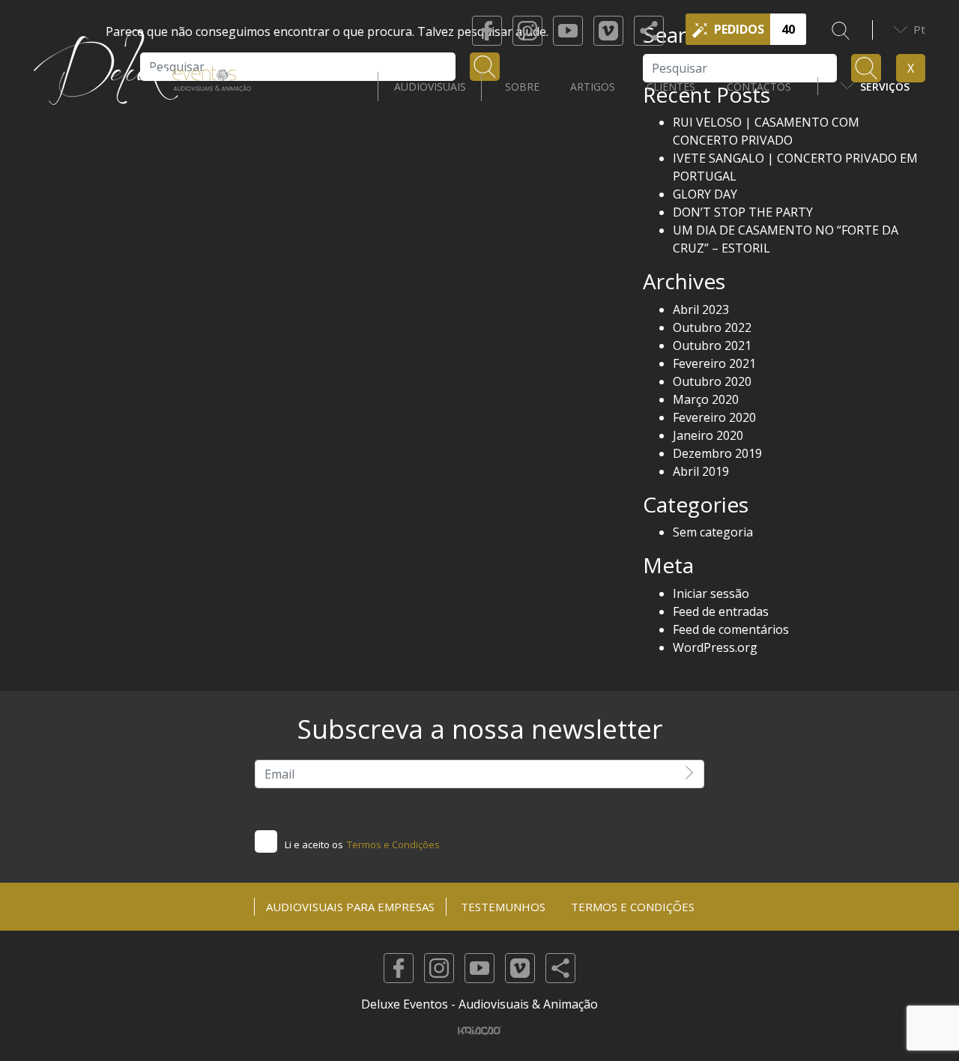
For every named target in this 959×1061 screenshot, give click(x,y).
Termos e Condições (393, 844)
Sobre (522, 86)
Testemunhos (503, 906)
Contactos (759, 86)
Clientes (671, 86)
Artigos (592, 86)
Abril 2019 (701, 471)
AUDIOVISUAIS (430, 86)
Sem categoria (713, 532)
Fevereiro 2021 (714, 363)
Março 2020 (706, 399)
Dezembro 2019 (717, 453)
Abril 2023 (701, 309)
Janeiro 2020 (708, 435)
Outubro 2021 (712, 345)
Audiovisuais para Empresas (350, 906)
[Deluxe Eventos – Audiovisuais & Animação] (142, 86)
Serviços (885, 86)
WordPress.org (715, 647)
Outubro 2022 (712, 327)
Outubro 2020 (712, 381)
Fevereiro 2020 (714, 417)
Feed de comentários (731, 629)
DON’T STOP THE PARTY (743, 212)
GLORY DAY (705, 194)
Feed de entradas (721, 611)
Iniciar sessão (711, 593)
